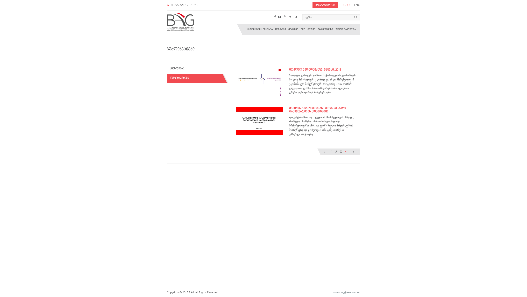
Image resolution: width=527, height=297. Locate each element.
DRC (303, 29)
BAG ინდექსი (325, 29)
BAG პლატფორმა (325, 5)
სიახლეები (177, 68)
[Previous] (325, 151)
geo (346, 5)
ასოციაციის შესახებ (260, 29)
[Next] (352, 151)
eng (357, 5)
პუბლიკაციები (179, 78)
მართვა (293, 29)
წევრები (280, 29)
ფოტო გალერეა (346, 29)
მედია (311, 29)
